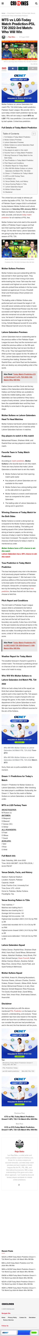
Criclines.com (10, 1309)
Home (3, 13)
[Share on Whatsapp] (23, 68)
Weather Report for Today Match (16, 165)
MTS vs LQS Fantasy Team (14, 176)
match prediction (18, 461)
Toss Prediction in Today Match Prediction (18, 160)
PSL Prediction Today (10, 1068)
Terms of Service (8, 1320)
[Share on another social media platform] (32, 68)
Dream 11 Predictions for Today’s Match (19, 173)
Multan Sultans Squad (13, 189)
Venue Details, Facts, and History (16, 181)
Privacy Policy (12, 1317)
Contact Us (22, 1317)
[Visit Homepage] (19, 3)
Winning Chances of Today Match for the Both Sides (18, 156)
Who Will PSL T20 (28, 1071)
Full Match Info (10, 178)
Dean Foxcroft (23, 958)
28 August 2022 (24, 37)
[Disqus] (19, 1221)
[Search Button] (36, 3)
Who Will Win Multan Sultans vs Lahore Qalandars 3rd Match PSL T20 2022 (19, 169)
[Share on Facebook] (13, 68)
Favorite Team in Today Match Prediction (18, 152)
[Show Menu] (3, 3)
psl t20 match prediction (11, 1071)
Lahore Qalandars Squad (14, 186)
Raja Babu (11, 37)
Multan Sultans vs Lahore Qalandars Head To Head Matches (19, 146)
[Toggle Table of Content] (32, 134)
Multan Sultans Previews (12, 139)
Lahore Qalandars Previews (14, 142)
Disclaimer (8, 192)
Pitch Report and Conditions (14, 163)
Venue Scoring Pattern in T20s (16, 184)
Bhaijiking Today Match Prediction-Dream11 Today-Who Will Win (18, 1063)
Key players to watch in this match (16, 150)
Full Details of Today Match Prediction (17, 137)
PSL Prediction (16, 1011)
